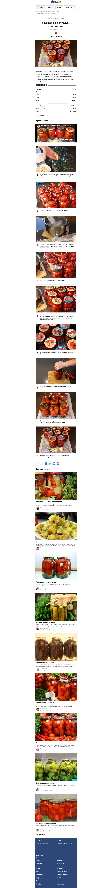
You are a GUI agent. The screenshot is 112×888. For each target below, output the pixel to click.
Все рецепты (40, 834)
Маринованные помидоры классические (46, 13)
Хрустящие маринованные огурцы (45, 622)
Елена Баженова (43, 668)
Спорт (59, 878)
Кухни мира (60, 860)
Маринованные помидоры (53, 11)
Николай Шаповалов (44, 628)
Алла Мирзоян (43, 789)
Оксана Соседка (43, 547)
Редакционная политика (42, 849)
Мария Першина (43, 708)
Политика (60, 868)
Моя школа (40, 881)
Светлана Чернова (44, 588)
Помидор (39, 89)
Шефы (59, 7)
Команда (59, 840)
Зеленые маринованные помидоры (45, 783)
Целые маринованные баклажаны (45, 662)
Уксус (38, 100)
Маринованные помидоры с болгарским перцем (49, 501)
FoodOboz (39, 855)
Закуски (45, 11)
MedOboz (39, 884)
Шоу (37, 878)
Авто (58, 881)
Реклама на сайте (41, 846)
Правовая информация (42, 843)
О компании (39, 840)
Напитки (50, 7)
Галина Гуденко (43, 507)
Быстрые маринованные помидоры (46, 823)
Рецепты (40, 7)
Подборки (39, 863)
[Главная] (36, 12)
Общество (39, 874)
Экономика (60, 884)
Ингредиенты (60, 863)
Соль (37, 94)
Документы (60, 846)
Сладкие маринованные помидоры (45, 703)
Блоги (38, 868)
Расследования (62, 871)
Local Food (69, 7)
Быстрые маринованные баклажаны (46, 542)
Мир (37, 871)
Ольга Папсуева (43, 748)
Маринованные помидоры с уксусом (46, 582)
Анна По (42, 829)
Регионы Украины (62, 874)
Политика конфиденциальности (65, 843)
